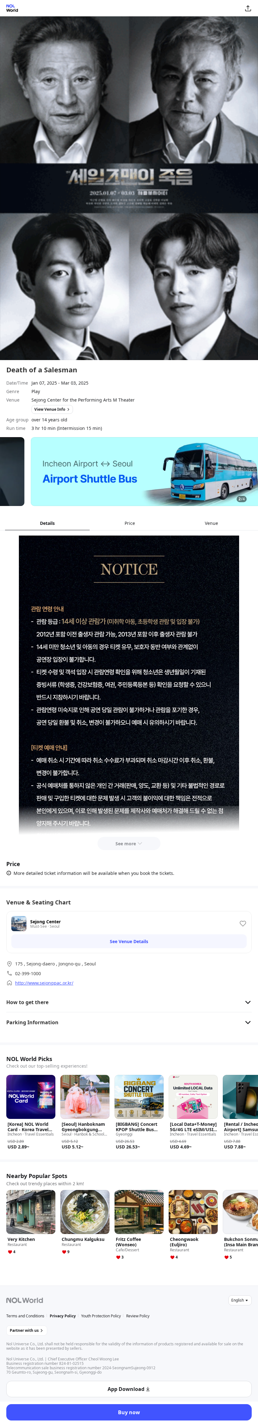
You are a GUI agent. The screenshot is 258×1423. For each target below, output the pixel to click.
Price (130, 523)
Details (47, 523)
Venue (211, 523)
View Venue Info (49, 409)
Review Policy (137, 1316)
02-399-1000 (28, 973)
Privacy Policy (63, 1316)
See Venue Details (129, 941)
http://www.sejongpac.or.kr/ (44, 983)
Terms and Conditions (25, 1316)
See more (125, 844)
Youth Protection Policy (101, 1316)
